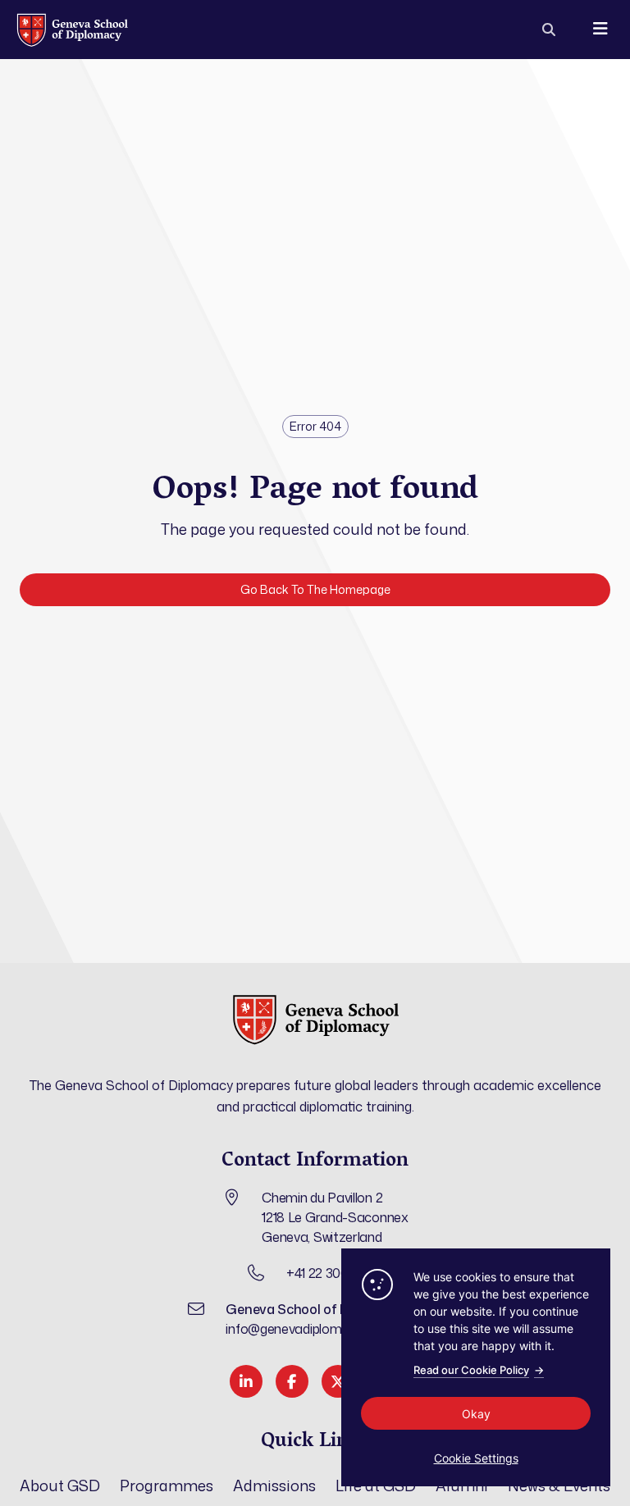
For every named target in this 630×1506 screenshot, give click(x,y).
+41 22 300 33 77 (335, 1273)
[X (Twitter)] (338, 1381)
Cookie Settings (476, 1458)
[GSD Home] (71, 29)
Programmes (166, 1485)
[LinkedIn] (246, 1381)
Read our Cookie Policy (478, 1369)
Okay (476, 1414)
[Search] (549, 29)
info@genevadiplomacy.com (308, 1329)
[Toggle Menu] (600, 29)
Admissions (274, 1485)
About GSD (60, 1485)
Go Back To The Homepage (315, 589)
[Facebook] (292, 1381)
